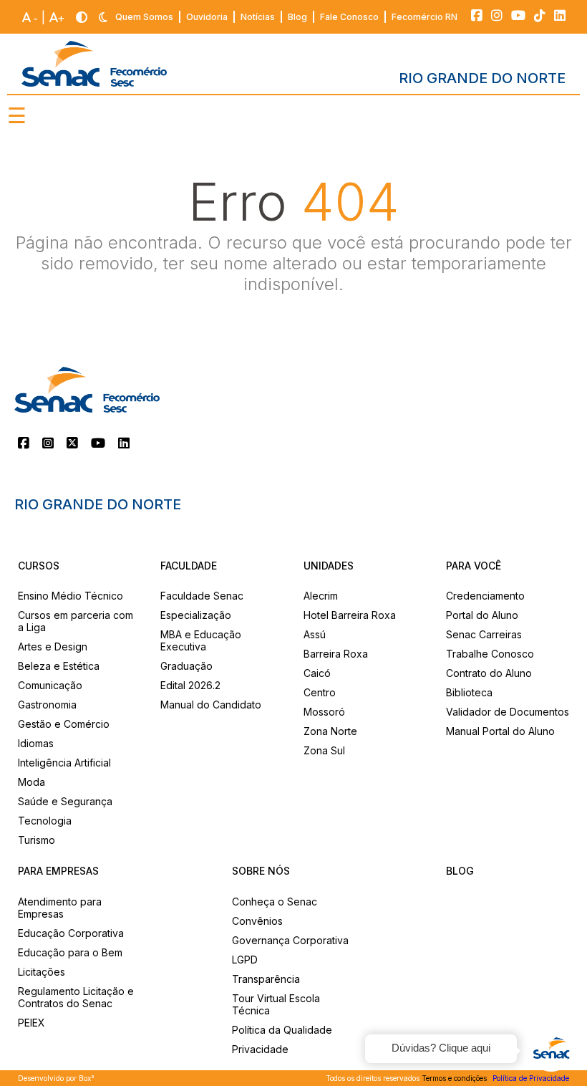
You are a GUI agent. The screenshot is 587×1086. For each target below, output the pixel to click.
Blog (297, 16)
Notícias (258, 16)
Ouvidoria (207, 16)
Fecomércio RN (424, 16)
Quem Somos (144, 16)
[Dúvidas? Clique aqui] (551, 1050)
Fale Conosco (349, 16)
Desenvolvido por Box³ (56, 1078)
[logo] (94, 64)
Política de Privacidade (531, 1078)
